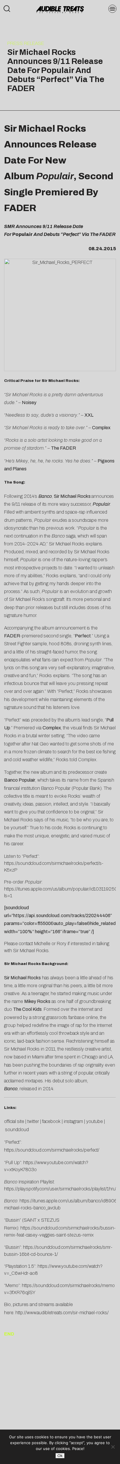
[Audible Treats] (60, 9)
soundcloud (17, 1129)
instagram (73, 1121)
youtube (94, 1121)
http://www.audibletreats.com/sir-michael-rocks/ (62, 1312)
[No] (113, 1447)
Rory (61, 943)
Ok (60, 1455)
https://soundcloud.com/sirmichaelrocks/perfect (51, 1149)
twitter (33, 1121)
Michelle (42, 943)
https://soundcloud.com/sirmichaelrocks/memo (68, 1285)
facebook (51, 1121)
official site (14, 1121)
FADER (12, 635)
